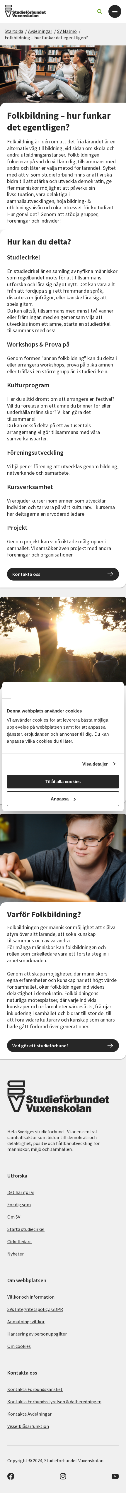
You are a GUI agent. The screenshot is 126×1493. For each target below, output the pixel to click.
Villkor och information (31, 1297)
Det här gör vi (20, 1192)
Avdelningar (40, 31)
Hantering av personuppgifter (37, 1334)
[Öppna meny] (114, 11)
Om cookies (19, 1346)
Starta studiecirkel (26, 1229)
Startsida (14, 31)
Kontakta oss (26, 574)
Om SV (13, 1217)
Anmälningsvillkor (26, 1321)
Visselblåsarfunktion (28, 1426)
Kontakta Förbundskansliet (35, 1389)
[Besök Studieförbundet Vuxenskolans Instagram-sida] (63, 1478)
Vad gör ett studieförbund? (40, 1046)
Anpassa (60, 798)
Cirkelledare (19, 1241)
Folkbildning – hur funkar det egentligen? (46, 37)
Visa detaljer (95, 763)
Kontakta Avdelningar (29, 1414)
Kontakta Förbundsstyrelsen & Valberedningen (54, 1401)
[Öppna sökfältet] (99, 11)
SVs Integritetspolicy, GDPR (35, 1309)
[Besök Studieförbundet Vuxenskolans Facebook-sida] (10, 1478)
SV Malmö (67, 31)
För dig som (19, 1204)
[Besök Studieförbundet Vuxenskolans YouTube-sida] (115, 1478)
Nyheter (15, 1254)
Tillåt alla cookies (63, 781)
